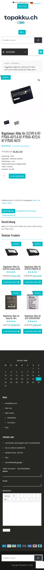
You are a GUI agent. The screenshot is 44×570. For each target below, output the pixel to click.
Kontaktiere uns (11, 403)
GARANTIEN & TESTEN (14, 453)
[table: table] (18, 499)
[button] (40, 51)
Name (5, 471)
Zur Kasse (11, 422)
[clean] (29, 496)
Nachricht (7, 491)
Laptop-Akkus (7, 203)
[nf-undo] (23, 499)
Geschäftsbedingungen (13, 462)
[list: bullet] (38, 496)
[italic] (22, 496)
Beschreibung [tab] (8, 211)
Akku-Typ (36, 200)
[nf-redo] (27, 499)
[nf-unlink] (13, 499)
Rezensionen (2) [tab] (9, 215)
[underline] (25, 496)
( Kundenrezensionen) (20, 146)
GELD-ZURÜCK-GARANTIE (15, 448)
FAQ (6, 427)
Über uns (8, 408)
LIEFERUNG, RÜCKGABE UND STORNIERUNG (22, 443)
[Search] (38, 40)
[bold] (18, 496)
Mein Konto (23, 6)
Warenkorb (11, 418)
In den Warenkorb (17, 176)
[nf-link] (10, 499)
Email (6, 481)
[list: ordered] (34, 496)
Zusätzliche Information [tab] (26, 211)
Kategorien (10, 52)
